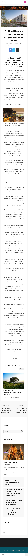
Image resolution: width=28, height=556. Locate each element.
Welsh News (11, 45)
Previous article (6, 405)
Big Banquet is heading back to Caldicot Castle (6, 410)
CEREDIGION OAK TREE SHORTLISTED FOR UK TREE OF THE (12, 392)
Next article (22, 405)
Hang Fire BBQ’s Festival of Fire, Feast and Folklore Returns (13, 502)
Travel (6, 45)
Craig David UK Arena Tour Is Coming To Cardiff (21, 410)
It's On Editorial (8, 43)
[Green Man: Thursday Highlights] (14, 452)
